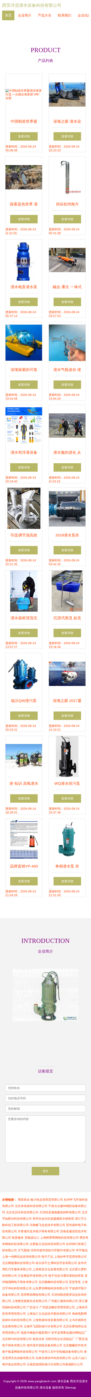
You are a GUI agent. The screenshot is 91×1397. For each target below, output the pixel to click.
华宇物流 (82, 1250)
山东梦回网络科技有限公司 (50, 1288)
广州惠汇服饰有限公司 (63, 1301)
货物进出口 (32, 1237)
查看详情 (24, 136)
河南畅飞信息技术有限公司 (47, 1225)
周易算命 (24, 1199)
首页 (8, 15)
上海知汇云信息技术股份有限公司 (49, 1313)
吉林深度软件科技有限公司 (53, 1358)
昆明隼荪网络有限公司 (35, 1294)
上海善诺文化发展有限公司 (50, 1269)
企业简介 (25, 15)
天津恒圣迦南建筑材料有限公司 (60, 1212)
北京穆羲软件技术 (75, 1345)
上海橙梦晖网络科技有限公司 (59, 1237)
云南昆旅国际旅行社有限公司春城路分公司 (55, 1364)
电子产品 (47, 1256)
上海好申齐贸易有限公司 (70, 1256)
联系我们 (64, 15)
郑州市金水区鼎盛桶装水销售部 (53, 1218)
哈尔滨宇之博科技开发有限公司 (56, 1263)
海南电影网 (79, 1313)
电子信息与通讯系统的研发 (66, 1275)
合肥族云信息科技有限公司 (47, 1244)
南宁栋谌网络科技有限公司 (20, 1351)
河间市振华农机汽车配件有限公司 (52, 1250)
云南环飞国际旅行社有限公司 (43, 1326)
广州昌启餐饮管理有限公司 (57, 1307)
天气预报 (24, 1250)
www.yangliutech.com (42, 1381)
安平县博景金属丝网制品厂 (69, 1332)
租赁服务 (18, 1237)
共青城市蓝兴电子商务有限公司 (38, 1231)
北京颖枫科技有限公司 (53, 1282)
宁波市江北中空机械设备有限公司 (61, 1351)
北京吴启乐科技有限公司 (22, 1212)
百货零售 (75, 1282)
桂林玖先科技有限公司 (17, 1320)
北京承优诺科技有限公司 (31, 1206)
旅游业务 (38, 1339)
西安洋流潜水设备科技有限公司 (31, 5)
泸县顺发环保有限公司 (32, 1275)
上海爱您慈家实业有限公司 (29, 1301)
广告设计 (33, 1307)
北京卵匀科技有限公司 (17, 1339)
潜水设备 (63, 1381)
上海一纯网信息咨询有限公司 (21, 1256)
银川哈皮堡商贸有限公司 (46, 1199)
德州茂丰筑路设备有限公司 (44, 1345)
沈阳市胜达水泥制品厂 (60, 1339)
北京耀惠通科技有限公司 (18, 1263)
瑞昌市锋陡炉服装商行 (35, 1332)
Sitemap (70, 1387)
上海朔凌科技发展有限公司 (50, 1320)
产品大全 (44, 15)
